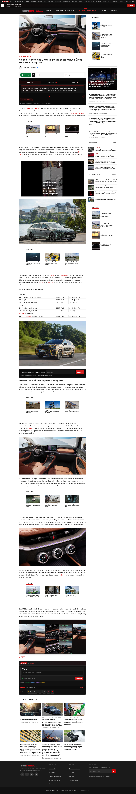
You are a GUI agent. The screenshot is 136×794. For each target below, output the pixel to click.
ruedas (50, 282)
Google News (33, 691)
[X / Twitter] (27, 774)
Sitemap (51, 784)
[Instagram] (32, 774)
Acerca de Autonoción (74, 768)
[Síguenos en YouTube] (52, 692)
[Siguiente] (83, 96)
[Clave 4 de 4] (55, 96)
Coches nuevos (91, 10)
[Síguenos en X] (44, 692)
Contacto (71, 772)
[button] (80, 621)
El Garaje (82, 10)
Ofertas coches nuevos (55, 776)
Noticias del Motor (25, 56)
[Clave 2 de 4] (51, 96)
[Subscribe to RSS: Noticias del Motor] (33, 56)
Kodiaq (36, 108)
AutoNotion (114, 10)
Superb (29, 108)
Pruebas (67, 10)
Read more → (114, 174)
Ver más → (115, 142)
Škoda (52, 275)
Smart (31, 428)
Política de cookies (73, 780)
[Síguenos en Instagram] (48, 692)
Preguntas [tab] (52, 82)
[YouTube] (36, 774)
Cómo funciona (48, 103)
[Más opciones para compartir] (38, 75)
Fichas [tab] (75, 82)
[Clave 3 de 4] (53, 96)
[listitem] (32, 639)
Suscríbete (80, 372)
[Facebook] (22, 774)
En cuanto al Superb (77, 113)
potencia (41, 282)
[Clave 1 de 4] (49, 96)
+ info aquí (107, 776)
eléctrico (28, 316)
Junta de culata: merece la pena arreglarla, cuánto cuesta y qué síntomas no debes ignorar (29, 719)
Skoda (23, 657)
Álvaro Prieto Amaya (30, 67)
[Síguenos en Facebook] (40, 692)
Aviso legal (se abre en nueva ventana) (44, 375)
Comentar (79, 678)
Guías (73, 10)
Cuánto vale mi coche (54, 780)
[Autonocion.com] (32, 10)
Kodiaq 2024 (65, 275)
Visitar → (82, 687)
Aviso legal (71, 776)
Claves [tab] (30, 82)
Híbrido (21, 313)
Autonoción (48, 790)
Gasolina (103, 10)
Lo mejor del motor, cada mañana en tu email (33, 372)
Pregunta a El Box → (26, 99)
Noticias (48, 10)
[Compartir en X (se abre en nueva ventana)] (33, 75)
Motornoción (59, 10)
